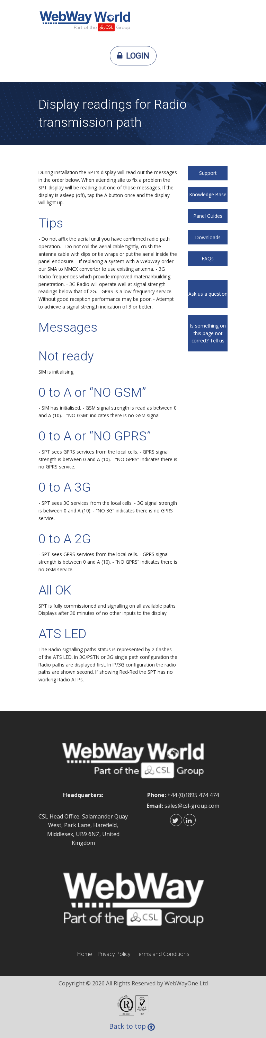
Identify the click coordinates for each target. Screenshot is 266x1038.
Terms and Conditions (162, 954)
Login (137, 56)
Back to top (127, 1027)
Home (84, 954)
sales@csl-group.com (192, 805)
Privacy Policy (113, 954)
